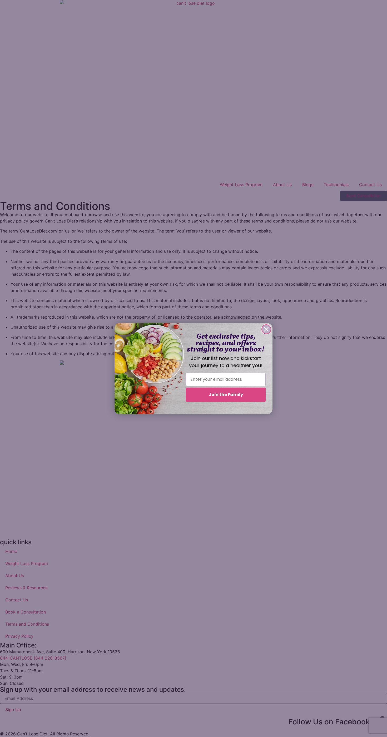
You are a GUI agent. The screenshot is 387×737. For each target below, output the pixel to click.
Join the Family (226, 395)
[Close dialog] (266, 329)
